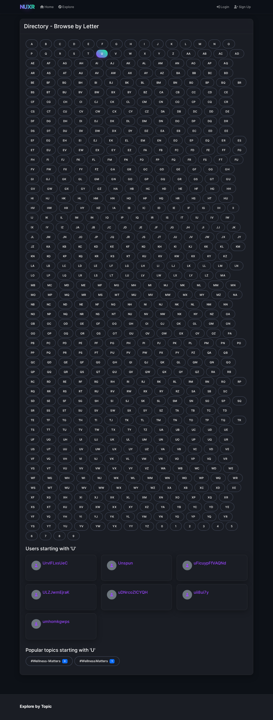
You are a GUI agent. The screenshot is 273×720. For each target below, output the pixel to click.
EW (81, 150)
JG (172, 227)
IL (61, 217)
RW (129, 391)
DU (65, 131)
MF (100, 285)
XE (234, 487)
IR (152, 217)
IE (174, 208)
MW (167, 294)
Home (49, 7)
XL (128, 497)
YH (65, 516)
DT (49, 131)
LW (159, 275)
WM (150, 478)
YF (32, 516)
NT (114, 314)
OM (211, 323)
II (233, 208)
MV (150, 294)
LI (158, 265)
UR (226, 439)
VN (160, 458)
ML (199, 285)
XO (177, 497)
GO (130, 179)
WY (136, 487)
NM (209, 304)
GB (129, 169)
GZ (99, 188)
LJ (173, 265)
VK (112, 458)
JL (32, 237)
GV (33, 188)
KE (112, 246)
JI (203, 227)
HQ (161, 198)
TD (225, 410)
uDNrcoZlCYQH (133, 592)
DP (193, 121)
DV (81, 131)
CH (65, 101)
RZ (177, 391)
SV (96, 410)
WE (230, 468)
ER (223, 140)
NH (130, 304)
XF (32, 497)
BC (210, 73)
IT (182, 217)
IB (129, 208)
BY (129, 92)
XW (97, 507)
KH (159, 246)
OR (82, 333)
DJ (96, 121)
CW (97, 111)
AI (96, 63)
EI (80, 140)
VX (114, 468)
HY (82, 208)
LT (111, 275)
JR (128, 237)
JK (233, 227)
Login (224, 7)
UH (65, 439)
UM (144, 439)
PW (144, 352)
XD (218, 487)
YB (179, 507)
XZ (147, 507)
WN (167, 478)
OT (115, 333)
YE (227, 507)
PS (80, 352)
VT (49, 468)
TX (113, 429)
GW (49, 188)
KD (96, 246)
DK (112, 121)
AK (128, 63)
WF (33, 478)
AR (33, 73)
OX (181, 333)
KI (175, 246)
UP (193, 439)
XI (80, 497)
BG (64, 82)
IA (114, 208)
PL (190, 343)
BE (32, 82)
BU (64, 92)
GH (227, 169)
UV (81, 449)
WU (67, 487)
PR (65, 352)
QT (98, 372)
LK (188, 265)
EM (143, 140)
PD (65, 343)
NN (225, 304)
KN (33, 256)
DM (144, 121)
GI (32, 179)
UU (65, 449)
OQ (66, 333)
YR (225, 516)
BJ (111, 82)
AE (33, 63)
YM (144, 516)
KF (128, 246)
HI (32, 198)
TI (96, 420)
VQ (209, 458)
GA (113, 169)
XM (144, 497)
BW (97, 92)
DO (177, 121)
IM (76, 217)
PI (143, 343)
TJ (111, 420)
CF (32, 101)
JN (64, 237)
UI (80, 439)
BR (239, 82)
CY (131, 111)
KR (96, 256)
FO (142, 159)
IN (92, 217)
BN (175, 82)
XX (114, 507)
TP (207, 420)
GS (196, 179)
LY (191, 275)
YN (161, 516)
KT (128, 256)
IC (143, 208)
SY (145, 410)
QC (33, 362)
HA (116, 188)
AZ (162, 73)
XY (131, 507)
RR (49, 391)
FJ (62, 159)
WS (33, 487)
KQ (81, 256)
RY (161, 391)
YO (177, 516)
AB (204, 53)
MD (66, 285)
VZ (147, 468)
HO (129, 198)
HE (180, 188)
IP (122, 217)
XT (49, 507)
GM (96, 179)
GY (83, 188)
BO (191, 82)
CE (226, 92)
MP (50, 294)
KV (160, 256)
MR (84, 294)
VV (81, 468)
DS (33, 131)
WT (50, 487)
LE (95, 265)
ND (65, 304)
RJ (143, 381)
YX (115, 526)
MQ (67, 294)
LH (143, 265)
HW (49, 208)
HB (132, 188)
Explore (68, 7)
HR (177, 198)
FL (93, 159)
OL (195, 323)
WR (235, 478)
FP (157, 159)
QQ (49, 372)
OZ (214, 333)
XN (161, 497)
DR (226, 121)
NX (179, 314)
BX (113, 92)
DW (97, 131)
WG (49, 478)
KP (65, 256)
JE (140, 227)
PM (206, 343)
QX (164, 372)
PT (96, 352)
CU (65, 111)
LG (127, 265)
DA (163, 111)
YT (49, 526)
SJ (127, 401)
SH (96, 401)
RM (191, 381)
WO (184, 478)
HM (96, 198)
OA (228, 314)
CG (49, 101)
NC (49, 304)
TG (64, 420)
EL (127, 140)
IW (227, 217)
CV (81, 111)
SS (48, 410)
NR (82, 314)
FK (78, 159)
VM (144, 458)
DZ (146, 131)
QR (66, 372)
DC (195, 111)
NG (113, 304)
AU (81, 73)
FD (192, 150)
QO (228, 362)
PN (223, 343)
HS (193, 198)
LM (220, 265)
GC (145, 169)
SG (80, 401)
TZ (145, 429)
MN (233, 285)
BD (226, 73)
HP (145, 198)
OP (49, 333)
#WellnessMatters (96, 661)
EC (194, 131)
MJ (166, 285)
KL (221, 246)
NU (130, 314)
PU (112, 352)
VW (97, 468)
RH (112, 381)
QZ (197, 372)
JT (159, 237)
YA (163, 507)
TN (175, 420)
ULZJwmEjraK (56, 592)
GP (146, 179)
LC (64, 265)
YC (195, 507)
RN (207, 381)
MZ (218, 294)
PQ (49, 352)
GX (67, 188)
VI (80, 458)
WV (84, 487)
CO (177, 101)
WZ (152, 487)
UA (161, 429)
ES (239, 140)
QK (162, 362)
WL (133, 478)
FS (205, 159)
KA (48, 246)
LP (48, 275)
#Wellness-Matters (48, 661)
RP (239, 381)
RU (96, 391)
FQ (173, 159)
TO (191, 420)
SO (207, 401)
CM (144, 101)
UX (114, 449)
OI (146, 323)
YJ (96, 516)
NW (162, 314)
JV (191, 237)
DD (211, 111)
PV (128, 352)
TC (209, 410)
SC (225, 391)
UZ (147, 449)
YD (211, 507)
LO (33, 275)
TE (32, 420)
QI (130, 362)
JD (125, 227)
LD (80, 265)
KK (206, 246)
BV (80, 92)
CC (194, 92)
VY (131, 468)
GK (64, 179)
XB (185, 487)
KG (143, 246)
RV (112, 391)
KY (209, 256)
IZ (62, 227)
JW (207, 237)
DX (114, 131)
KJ (190, 246)
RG (96, 381)
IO (107, 217)
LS (96, 275)
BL (142, 82)
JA (77, 227)
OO (33, 333)
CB (177, 92)
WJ (99, 478)
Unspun (125, 563)
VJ (96, 458)
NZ (212, 314)
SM (175, 401)
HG (212, 188)
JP (96, 237)
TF (48, 420)
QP (33, 372)
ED (210, 131)
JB (93, 227)
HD (164, 188)
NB (33, 304)
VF (32, 458)
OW (164, 333)
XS (33, 507)
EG (48, 140)
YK (112, 516)
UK (112, 439)
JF (156, 227)
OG (114, 323)
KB (64, 246)
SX (129, 410)
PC (48, 343)
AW (113, 73)
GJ (48, 179)
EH (65, 140)
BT (48, 92)
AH (81, 63)
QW (147, 372)
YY (131, 526)
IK (46, 217)
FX (65, 169)
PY (177, 352)
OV (147, 333)
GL (80, 179)
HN (112, 198)
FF (223, 150)
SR (32, 410)
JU (175, 237)
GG (210, 169)
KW (176, 256)
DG (49, 121)
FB (160, 150)
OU (131, 333)
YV (81, 526)
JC (109, 227)
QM (195, 362)
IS (167, 217)
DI (80, 121)
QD (49, 362)
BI (96, 82)
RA (213, 372)
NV (146, 314)
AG (65, 63)
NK (177, 304)
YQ (209, 516)
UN (161, 439)
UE (226, 429)
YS (33, 526)
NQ (65, 314)
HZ (98, 208)
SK (143, 401)
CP (193, 101)
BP (207, 82)
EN (159, 140)
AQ (226, 63)
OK (179, 323)
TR (239, 420)
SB (209, 391)
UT (49, 449)
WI (83, 478)
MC (49, 285)
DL (128, 121)
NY (196, 314)
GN (113, 179)
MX (185, 294)
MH (133, 285)
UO (177, 439)
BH (80, 82)
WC (197, 468)
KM (238, 246)
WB (180, 468)
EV (65, 150)
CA (161, 92)
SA (193, 391)
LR (80, 275)
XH (65, 497)
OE (82, 323)
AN (177, 63)
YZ (147, 526)
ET (32, 150)
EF (32, 140)
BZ (145, 92)
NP (49, 314)
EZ (129, 150)
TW (97, 429)
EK (111, 140)
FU (236, 159)
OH (131, 323)
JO (80, 237)
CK (112, 101)
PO (239, 343)
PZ (193, 352)
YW (98, 526)
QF (82, 362)
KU (144, 256)
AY (146, 73)
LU (127, 275)
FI (48, 159)
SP (223, 401)
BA (178, 73)
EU (48, 150)
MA (222, 275)
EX (97, 150)
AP (209, 63)
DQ (210, 121)
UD (210, 429)
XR (226, 497)
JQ (112, 237)
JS (143, 237)
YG (49, 516)
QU (114, 372)
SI (112, 401)
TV (80, 429)
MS (100, 294)
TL (142, 420)
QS (82, 372)
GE (178, 169)
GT (212, 179)
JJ (218, 227)
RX (145, 391)
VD (211, 449)
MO (33, 294)
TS (32, 429)
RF (80, 381)
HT (209, 198)
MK (182, 285)
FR (189, 159)
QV (131, 372)
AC (221, 53)
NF (97, 304)
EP (191, 140)
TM (158, 420)
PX (161, 352)
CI (80, 101)
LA (32, 265)
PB (32, 343)
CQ (210, 101)
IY (47, 227)
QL (178, 362)
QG (98, 362)
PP (32, 352)
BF (48, 82)
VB (179, 449)
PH (128, 343)
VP (193, 458)
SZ (161, 410)
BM (158, 82)
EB (178, 131)
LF (111, 265)
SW (112, 410)
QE (66, 362)
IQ (137, 217)
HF (196, 188)
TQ (223, 420)
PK (174, 343)
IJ (32, 217)
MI (149, 285)
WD (213, 468)
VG (49, 458)
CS (33, 111)
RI (128, 381)
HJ (47, 198)
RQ (33, 391)
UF (32, 439)
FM (110, 159)
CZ (147, 111)
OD (66, 323)
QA (209, 352)
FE (208, 150)
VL (128, 458)
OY (197, 333)
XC (202, 487)
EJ (95, 140)
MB (33, 285)
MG (116, 285)
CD (210, 92)
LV (142, 275)
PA (229, 333)
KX (193, 256)
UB (177, 429)
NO (33, 314)
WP (201, 478)
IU (196, 217)
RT (80, 391)
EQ (207, 140)
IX (32, 227)
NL (192, 304)
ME (83, 285)
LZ (206, 275)
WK (116, 478)
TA (177, 410)
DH (65, 121)
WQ (218, 478)
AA (188, 53)
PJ (158, 343)
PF (96, 343)
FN (126, 159)
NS (98, 314)
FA (145, 150)
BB (194, 73)
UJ (96, 439)
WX (118, 487)
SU (80, 410)
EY (113, 150)
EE (226, 131)
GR (179, 179)
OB (33, 323)
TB (193, 410)
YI (80, 516)
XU (65, 507)
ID (158, 208)
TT (48, 429)
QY (181, 372)
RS (65, 391)
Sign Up (244, 7)
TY (129, 429)
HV (33, 208)
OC (49, 323)
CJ (96, 101)
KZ (225, 256)
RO (223, 381)
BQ (223, 82)
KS (112, 256)
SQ (239, 401)
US (33, 449)
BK (127, 82)
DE (227, 111)
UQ (210, 439)
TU (64, 429)
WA (163, 468)
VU (65, 468)
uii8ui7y (201, 592)
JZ (32, 246)
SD (33, 401)
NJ (160, 304)
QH (115, 362)
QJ (146, 362)
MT (117, 294)
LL (204, 265)
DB (179, 111)
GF (194, 169)
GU (228, 179)
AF (48, 63)
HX (66, 208)
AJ (112, 63)
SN (191, 401)
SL (158, 401)
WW (101, 487)
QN (212, 362)
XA (169, 487)
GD (162, 169)
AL (144, 63)
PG (112, 343)
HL (79, 198)
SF (64, 401)
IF (188, 208)
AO (193, 63)
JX (223, 237)
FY (81, 169)
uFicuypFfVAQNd (210, 563)
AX (130, 73)
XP (193, 497)
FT (220, 159)
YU (65, 526)
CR (226, 101)
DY (130, 131)
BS (32, 92)
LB (48, 265)
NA (235, 294)
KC (80, 246)
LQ (64, 275)
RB (229, 372)
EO (175, 140)
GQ (163, 179)
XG (49, 497)
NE (81, 304)
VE (227, 449)
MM (215, 285)
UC (194, 429)
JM (48, 237)
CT (49, 111)
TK (127, 420)
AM (160, 63)
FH (32, 159)
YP (193, 516)
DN (161, 121)
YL (128, 516)
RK (159, 381)
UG (49, 439)
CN (161, 101)
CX (114, 111)
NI (145, 304)
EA (162, 131)
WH (67, 478)
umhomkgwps (56, 621)
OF (98, 323)
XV (81, 507)
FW (49, 169)
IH (218, 208)
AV (97, 73)
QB (225, 352)
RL (174, 381)
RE (65, 381)
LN (236, 265)
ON (228, 323)
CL (128, 101)
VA (163, 449)
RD (49, 381)
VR (225, 458)
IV (211, 217)
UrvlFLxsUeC (55, 563)
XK (112, 497)
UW (97, 449)
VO (177, 458)
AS (49, 73)
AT (65, 73)
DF (32, 121)
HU (226, 198)
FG (239, 150)
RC (33, 381)
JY (239, 237)
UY (131, 449)
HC (148, 188)
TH (80, 420)
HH (229, 188)
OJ (162, 323)
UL (128, 439)
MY (202, 294)
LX (175, 275)
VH (65, 458)
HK (64, 198)
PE (80, 343)
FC (176, 150)
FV (32, 169)
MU (134, 294)
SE (48, 401)
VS (33, 468)
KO (49, 256)
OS (99, 333)
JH (188, 227)
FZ (96, 169)
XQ (210, 497)
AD (237, 53)
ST (64, 410)
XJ (96, 497)
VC (195, 449)
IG (203, 208)
